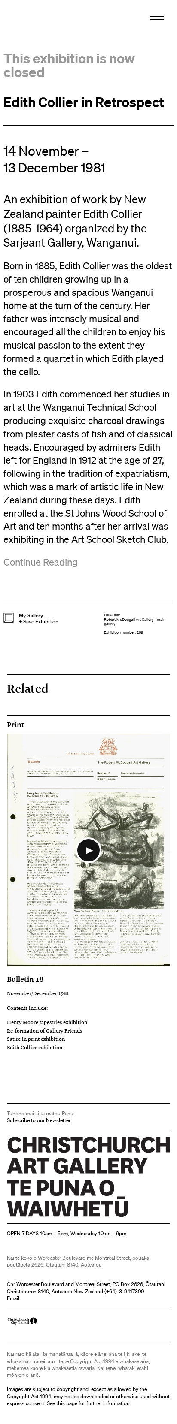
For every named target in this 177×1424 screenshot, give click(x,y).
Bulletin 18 (25, 979)
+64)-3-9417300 (125, 1291)
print (15, 725)
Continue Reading (40, 562)
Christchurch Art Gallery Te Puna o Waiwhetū (58, 1216)
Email (13, 1298)
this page (66, 1403)
